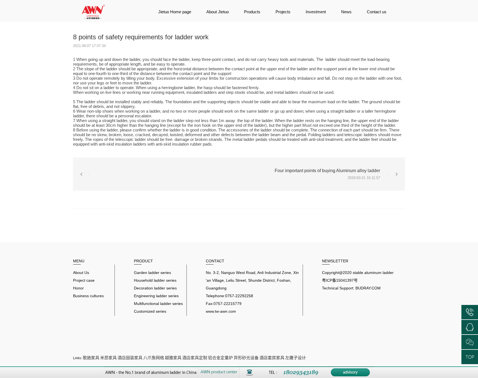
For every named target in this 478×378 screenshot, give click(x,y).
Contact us (376, 11)
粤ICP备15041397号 (340, 280)
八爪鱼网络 (153, 357)
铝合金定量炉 (220, 357)
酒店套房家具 (271, 357)
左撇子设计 (295, 357)
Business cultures (88, 296)
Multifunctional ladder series (158, 303)
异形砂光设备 (246, 357)
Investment (316, 11)
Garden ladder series (152, 272)
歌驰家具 (91, 357)
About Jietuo (217, 11)
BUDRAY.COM (368, 288)
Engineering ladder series (156, 296)
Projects (283, 11)
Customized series (150, 311)
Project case (84, 280)
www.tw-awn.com (221, 311)
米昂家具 (108, 357)
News (346, 11)
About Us (81, 272)
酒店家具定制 (194, 357)
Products (252, 11)
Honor (78, 288)
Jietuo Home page (174, 11)
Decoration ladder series (155, 288)
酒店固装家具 (130, 357)
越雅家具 (173, 357)
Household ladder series (155, 280)
